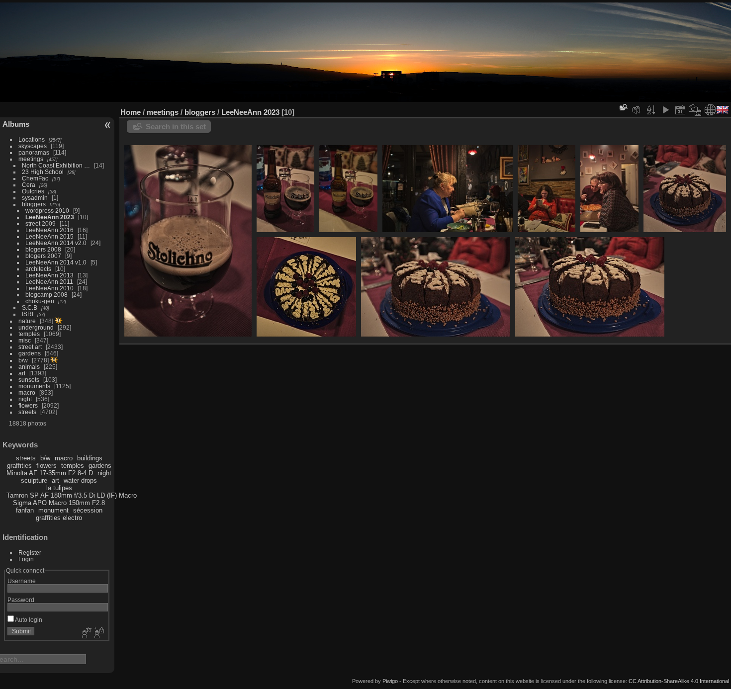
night (25, 399)
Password (20, 600)
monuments (34, 386)
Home (130, 112)
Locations (31, 139)
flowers (28, 405)
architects (38, 268)
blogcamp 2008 (46, 294)
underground (36, 327)
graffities (19, 465)
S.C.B (29, 307)
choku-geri (39, 301)
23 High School (43, 172)
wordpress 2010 (47, 210)
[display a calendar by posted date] (680, 109)
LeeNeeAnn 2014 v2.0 (56, 243)
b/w (23, 360)
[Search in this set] (622, 107)
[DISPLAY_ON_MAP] (710, 109)
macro (26, 392)
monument (53, 510)
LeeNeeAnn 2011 (49, 281)
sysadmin (35, 197)
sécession (87, 510)
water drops (80, 480)
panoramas (33, 152)
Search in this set (176, 126)
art (21, 373)
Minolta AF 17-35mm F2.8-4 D (49, 473)
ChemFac (35, 178)
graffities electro (59, 517)
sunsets (28, 379)
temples (29, 334)
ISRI (27, 314)
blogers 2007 (43, 256)
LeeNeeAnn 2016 (49, 230)
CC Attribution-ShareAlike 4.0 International (679, 681)
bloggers (34, 204)
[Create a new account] (85, 633)
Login (26, 559)
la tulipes (59, 488)
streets (27, 412)
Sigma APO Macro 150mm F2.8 (59, 503)
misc (24, 340)
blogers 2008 (43, 249)
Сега (28, 184)
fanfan (25, 510)
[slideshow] (665, 109)
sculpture (34, 480)
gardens (29, 353)
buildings (89, 458)
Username (21, 581)
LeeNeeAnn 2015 (49, 236)
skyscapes (32, 146)
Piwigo (390, 681)
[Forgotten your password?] (98, 633)
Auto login (28, 619)
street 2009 (40, 223)
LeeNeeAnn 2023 (49, 217)
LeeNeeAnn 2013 (49, 275)
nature (27, 321)
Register (29, 552)
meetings (30, 159)
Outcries (33, 191)
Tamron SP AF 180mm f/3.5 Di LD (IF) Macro (71, 495)
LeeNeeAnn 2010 (49, 288)
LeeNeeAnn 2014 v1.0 (56, 262)
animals (29, 366)
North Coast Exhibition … (56, 165)
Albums (15, 124)
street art (30, 347)
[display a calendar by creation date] (695, 109)
